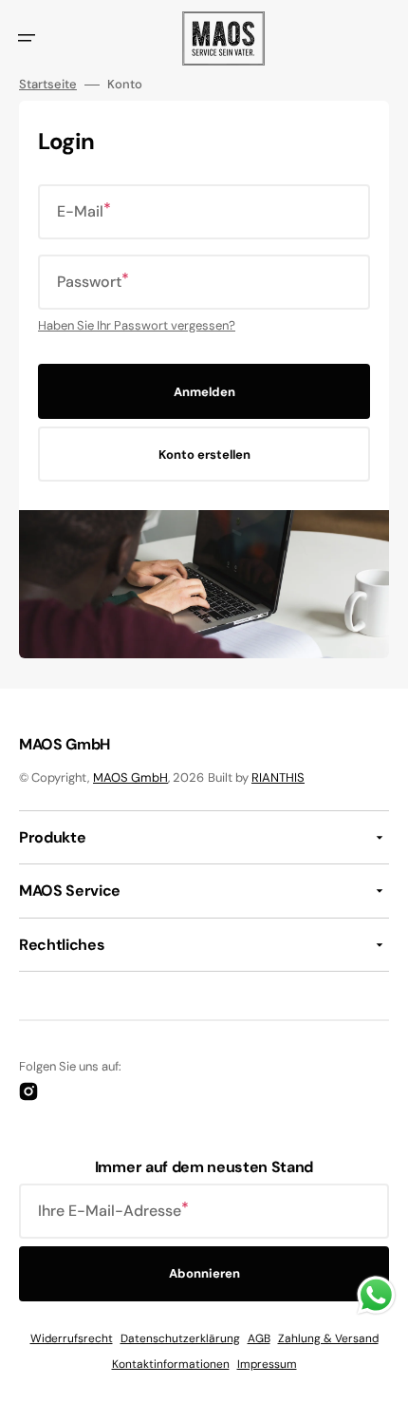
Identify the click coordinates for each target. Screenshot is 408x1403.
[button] (26, 38)
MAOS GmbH (130, 777)
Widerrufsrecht (71, 1338)
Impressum (267, 1364)
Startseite (48, 84)
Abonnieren (204, 1273)
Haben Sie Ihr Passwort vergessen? (136, 325)
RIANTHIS (278, 777)
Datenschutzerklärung (180, 1338)
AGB (259, 1338)
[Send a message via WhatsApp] (376, 1295)
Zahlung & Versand (328, 1338)
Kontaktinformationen (171, 1364)
